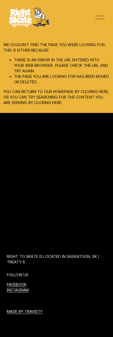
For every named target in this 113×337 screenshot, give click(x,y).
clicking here (94, 91)
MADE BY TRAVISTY (25, 311)
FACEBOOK (17, 284)
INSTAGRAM (18, 290)
